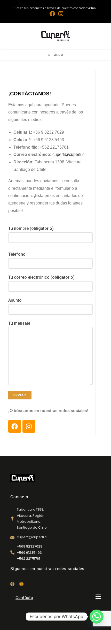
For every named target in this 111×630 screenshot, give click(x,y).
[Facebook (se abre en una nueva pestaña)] (52, 14)
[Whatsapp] (97, 617)
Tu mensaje (19, 323)
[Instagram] (28, 426)
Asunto (15, 300)
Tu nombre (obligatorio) (31, 228)
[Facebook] (14, 426)
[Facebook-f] (12, 584)
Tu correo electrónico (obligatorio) (41, 277)
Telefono (17, 254)
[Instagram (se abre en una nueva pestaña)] (60, 14)
